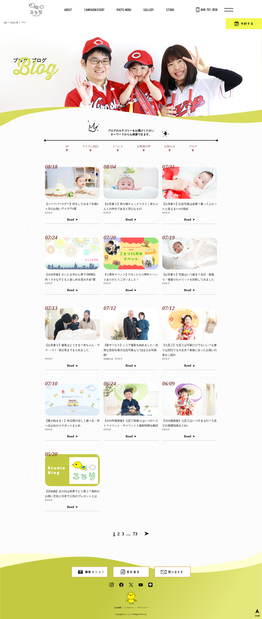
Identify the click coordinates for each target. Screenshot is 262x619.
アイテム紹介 (90, 146)
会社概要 (117, 608)
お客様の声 (144, 146)
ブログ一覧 (14, 22)
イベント (117, 146)
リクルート (129, 608)
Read (70, 219)
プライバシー (142, 608)
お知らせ (169, 146)
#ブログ (48, 213)
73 (135, 534)
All (67, 146)
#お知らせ (108, 359)
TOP (5, 22)
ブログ (193, 146)
